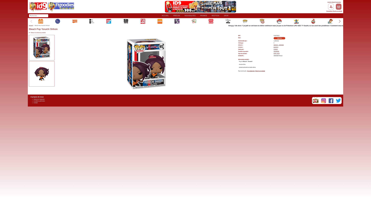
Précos (176, 15)
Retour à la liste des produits (38, 32)
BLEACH (276, 47)
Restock (215, 15)
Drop (226, 15)
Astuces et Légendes (39, 99)
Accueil (165, 15)
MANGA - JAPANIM (279, 45)
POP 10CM (277, 53)
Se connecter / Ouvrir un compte (256, 71)
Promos (203, 15)
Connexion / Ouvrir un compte (334, 11)
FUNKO (276, 49)
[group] (41, 21)
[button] (339, 21)
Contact (36, 102)
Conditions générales (39, 101)
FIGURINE (276, 51)
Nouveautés (190, 15)
